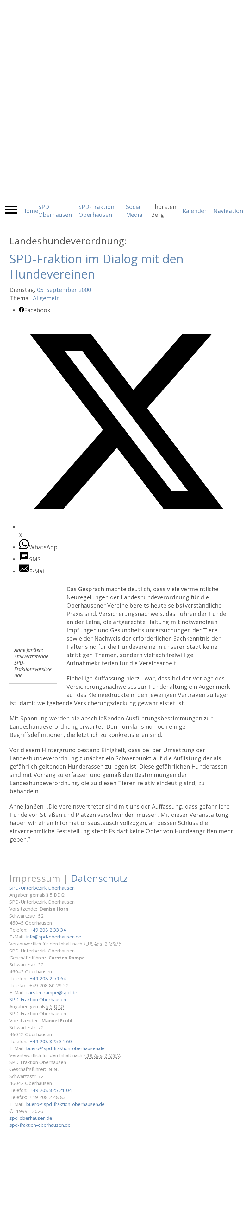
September (61, 289)
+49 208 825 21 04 (51, 1090)
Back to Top (234, 1210)
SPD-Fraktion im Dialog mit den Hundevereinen (96, 266)
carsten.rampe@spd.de (51, 992)
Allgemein (46, 298)
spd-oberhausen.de (30, 1118)
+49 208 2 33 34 (48, 929)
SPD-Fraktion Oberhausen (37, 999)
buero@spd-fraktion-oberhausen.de (65, 1048)
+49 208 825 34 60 (51, 1041)
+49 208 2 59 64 (48, 978)
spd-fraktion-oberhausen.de (40, 1125)
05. (41, 289)
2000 (84, 289)
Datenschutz (99, 878)
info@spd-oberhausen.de (53, 936)
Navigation (228, 211)
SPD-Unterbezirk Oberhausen (42, 888)
